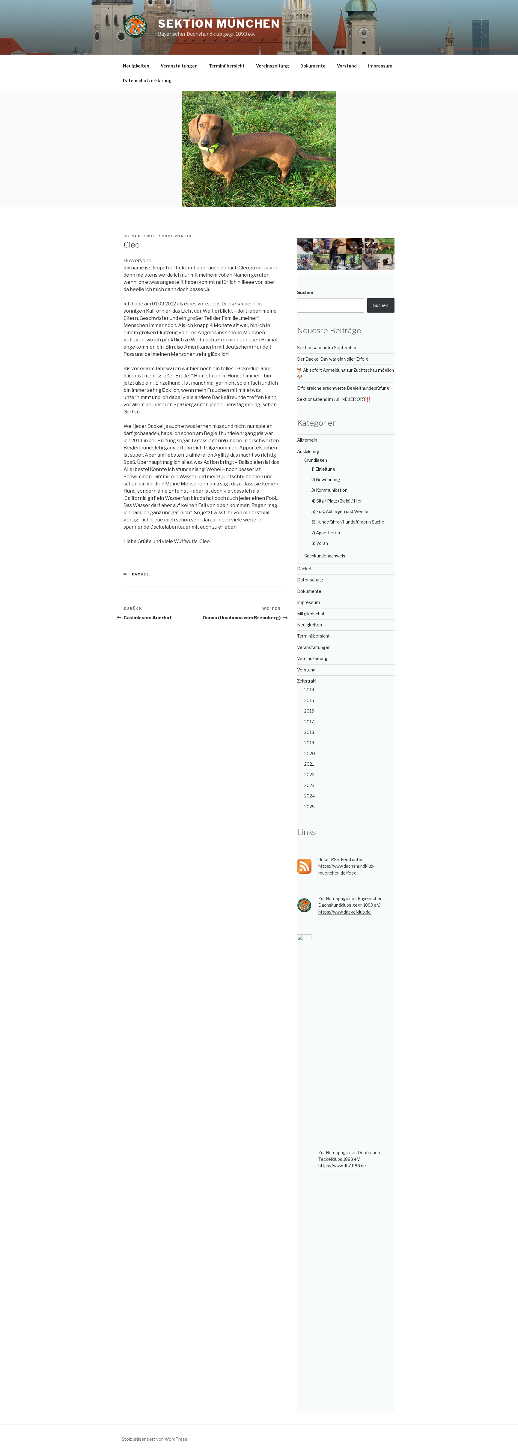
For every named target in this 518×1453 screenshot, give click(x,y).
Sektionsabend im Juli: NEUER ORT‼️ (334, 399)
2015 (309, 700)
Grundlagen (315, 460)
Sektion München (219, 23)
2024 (309, 795)
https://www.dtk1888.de (342, 1165)
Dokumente (313, 65)
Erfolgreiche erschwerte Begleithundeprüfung (343, 388)
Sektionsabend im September (327, 347)
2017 (309, 721)
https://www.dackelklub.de (344, 911)
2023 (309, 785)
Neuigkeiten (136, 65)
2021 (309, 764)
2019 (309, 742)
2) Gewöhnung (325, 479)
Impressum (380, 65)
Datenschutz (310, 579)
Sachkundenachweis (324, 555)
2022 (309, 774)
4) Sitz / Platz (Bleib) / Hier (336, 500)
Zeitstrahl (306, 680)
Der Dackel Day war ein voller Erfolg (332, 359)
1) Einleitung (323, 469)
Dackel (141, 574)
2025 (309, 806)
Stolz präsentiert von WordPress (154, 1439)
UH (188, 236)
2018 (309, 732)
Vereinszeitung (272, 65)
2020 (309, 753)
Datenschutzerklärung (147, 80)
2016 (309, 710)
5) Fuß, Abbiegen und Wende (339, 511)
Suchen (305, 292)
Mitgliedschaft (311, 613)
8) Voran (319, 543)
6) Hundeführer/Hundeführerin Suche (347, 521)
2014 (309, 689)
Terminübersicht (227, 65)
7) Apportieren (325, 532)
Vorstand (347, 65)
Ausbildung (308, 451)
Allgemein (307, 440)
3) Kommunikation (329, 490)
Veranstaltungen (179, 65)
